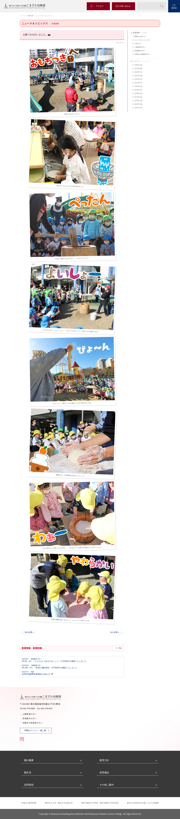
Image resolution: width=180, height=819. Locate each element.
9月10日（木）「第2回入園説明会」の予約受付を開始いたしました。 (50, 667)
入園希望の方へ (140, 47)
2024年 (137, 72)
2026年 (137, 65)
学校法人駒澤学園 (28, 803)
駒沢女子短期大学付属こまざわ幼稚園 (143, 803)
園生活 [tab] (27, 772)
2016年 (137, 100)
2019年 (137, 90)
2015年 (137, 104)
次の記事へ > (116, 632)
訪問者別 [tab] (29, 785)
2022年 (137, 79)
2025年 (137, 68)
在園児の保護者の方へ (142, 54)
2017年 (137, 97)
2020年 (137, 86)
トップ (22, 15)
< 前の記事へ (28, 632)
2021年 (137, 83)
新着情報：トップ (140, 33)
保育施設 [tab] (104, 772)
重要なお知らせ (140, 36)
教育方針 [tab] (104, 760)
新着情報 (30, 15)
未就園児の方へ (140, 51)
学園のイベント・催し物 (35, 730)
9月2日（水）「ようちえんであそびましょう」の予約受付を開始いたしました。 (55, 660)
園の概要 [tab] (29, 760)
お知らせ (138, 43)
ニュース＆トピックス (44, 15)
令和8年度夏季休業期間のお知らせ (36, 673)
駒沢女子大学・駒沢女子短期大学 (59, 803)
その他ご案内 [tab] (106, 785)
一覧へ (120, 648)
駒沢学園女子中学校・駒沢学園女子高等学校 (99, 803)
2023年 (137, 76)
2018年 (137, 93)
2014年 (137, 108)
